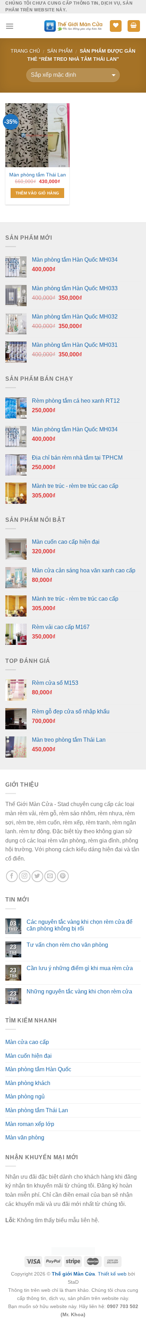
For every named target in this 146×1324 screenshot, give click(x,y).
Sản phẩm (60, 51)
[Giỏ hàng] (134, 26)
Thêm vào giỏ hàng (38, 193)
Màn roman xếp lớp (29, 1124)
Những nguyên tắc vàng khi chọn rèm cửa (79, 991)
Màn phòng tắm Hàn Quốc (38, 1069)
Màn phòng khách (27, 1083)
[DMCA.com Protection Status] (73, 1251)
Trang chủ (25, 51)
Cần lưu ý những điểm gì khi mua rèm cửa (80, 968)
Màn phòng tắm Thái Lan (37, 174)
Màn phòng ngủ (25, 1096)
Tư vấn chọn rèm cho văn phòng (67, 945)
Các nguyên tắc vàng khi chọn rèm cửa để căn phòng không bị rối (80, 925)
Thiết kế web (112, 1274)
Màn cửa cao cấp (27, 1042)
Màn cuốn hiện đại (28, 1056)
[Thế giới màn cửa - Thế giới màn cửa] (73, 26)
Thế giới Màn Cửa (73, 1274)
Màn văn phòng (24, 1138)
